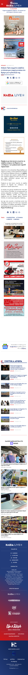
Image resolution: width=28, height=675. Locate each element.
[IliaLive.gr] (14, 594)
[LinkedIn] (13, 78)
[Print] (19, 78)
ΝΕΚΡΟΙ (9, 219)
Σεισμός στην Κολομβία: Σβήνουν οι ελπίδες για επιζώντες (18, 426)
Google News (13, 346)
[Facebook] (8, 78)
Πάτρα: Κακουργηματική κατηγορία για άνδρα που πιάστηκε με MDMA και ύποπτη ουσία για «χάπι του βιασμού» (17, 367)
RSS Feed (15, 562)
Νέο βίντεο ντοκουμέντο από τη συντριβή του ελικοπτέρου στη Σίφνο (17, 393)
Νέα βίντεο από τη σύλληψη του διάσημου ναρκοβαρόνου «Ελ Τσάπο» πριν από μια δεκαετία (17, 402)
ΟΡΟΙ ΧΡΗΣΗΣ (21, 634)
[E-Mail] (16, 78)
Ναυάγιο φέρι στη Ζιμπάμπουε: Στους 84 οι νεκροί (17, 418)
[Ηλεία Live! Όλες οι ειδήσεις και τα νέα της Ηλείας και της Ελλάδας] (14, 4)
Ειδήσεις (24, 348)
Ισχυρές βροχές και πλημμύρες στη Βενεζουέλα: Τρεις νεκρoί (18, 409)
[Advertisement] (14, 326)
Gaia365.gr (12, 659)
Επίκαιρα (12, 371)
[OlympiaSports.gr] (14, 600)
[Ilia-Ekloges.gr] (14, 613)
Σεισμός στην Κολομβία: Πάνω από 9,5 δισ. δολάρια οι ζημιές (18, 384)
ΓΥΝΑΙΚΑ (20, 217)
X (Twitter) (15, 555)
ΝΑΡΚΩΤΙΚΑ (11, 217)
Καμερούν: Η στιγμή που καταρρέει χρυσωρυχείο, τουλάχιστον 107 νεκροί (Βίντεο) (18, 376)
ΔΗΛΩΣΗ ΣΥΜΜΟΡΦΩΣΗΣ (9, 634)
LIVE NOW (14, 9)
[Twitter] (10, 78)
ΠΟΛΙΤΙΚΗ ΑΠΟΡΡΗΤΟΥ (14, 636)
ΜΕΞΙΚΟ (16, 219)
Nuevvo (16, 668)
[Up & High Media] (14, 627)
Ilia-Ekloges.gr (14, 661)
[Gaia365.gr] (14, 607)
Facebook (14, 553)
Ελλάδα (12, 396)
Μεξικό (25, 173)
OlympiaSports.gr (20, 659)
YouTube (15, 557)
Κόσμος (3, 65)
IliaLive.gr (5, 659)
